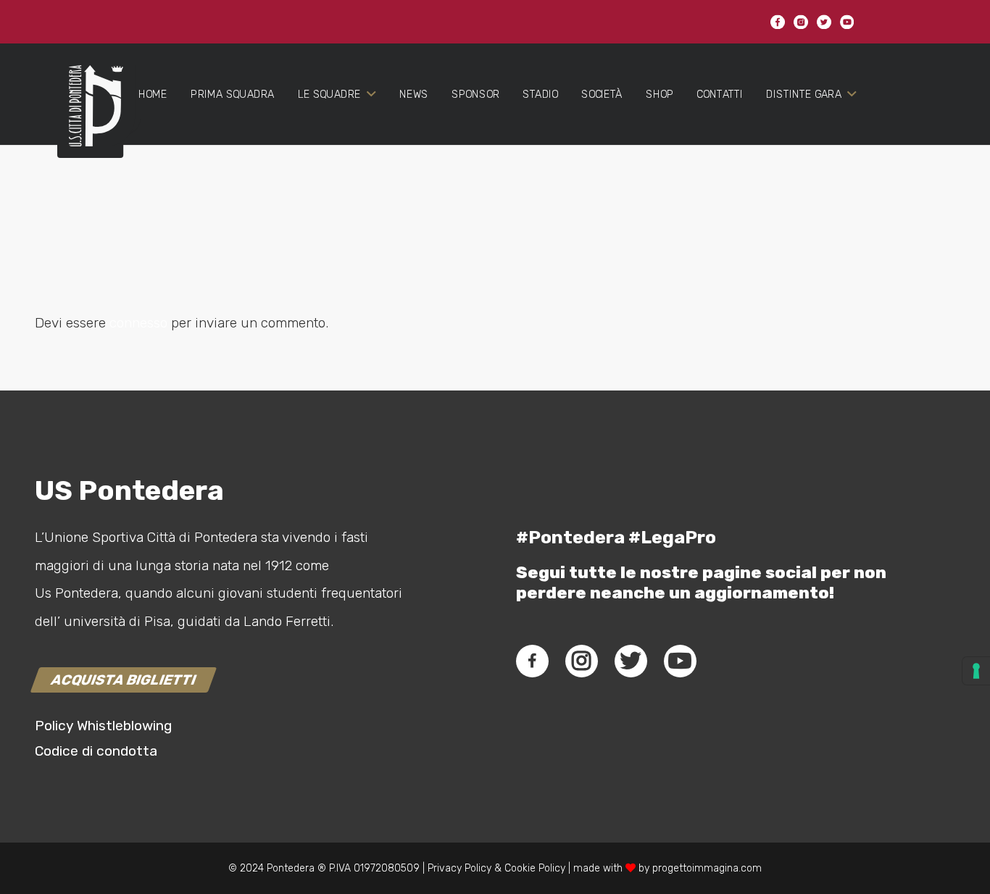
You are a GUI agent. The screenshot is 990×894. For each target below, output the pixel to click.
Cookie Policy (534, 868)
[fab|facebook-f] (532, 660)
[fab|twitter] (630, 660)
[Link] (90, 117)
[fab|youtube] (679, 660)
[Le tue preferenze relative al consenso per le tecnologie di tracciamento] (976, 671)
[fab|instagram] (581, 660)
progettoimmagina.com (707, 868)
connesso (138, 322)
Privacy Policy (458, 868)
